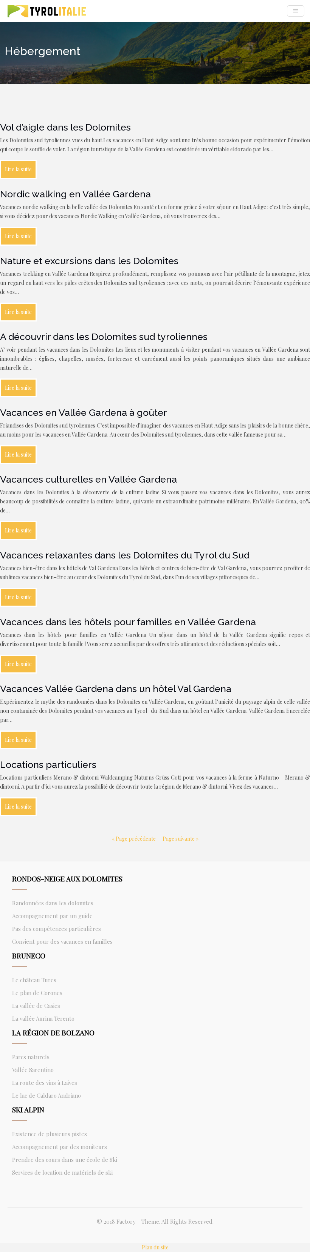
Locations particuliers (48, 764)
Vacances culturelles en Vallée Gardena (88, 479)
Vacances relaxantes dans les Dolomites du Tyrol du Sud (125, 555)
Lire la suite (18, 169)
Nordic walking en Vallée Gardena (75, 194)
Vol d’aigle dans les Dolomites (65, 127)
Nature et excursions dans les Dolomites (89, 260)
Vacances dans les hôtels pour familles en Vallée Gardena (128, 622)
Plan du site (155, 1247)
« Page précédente (134, 838)
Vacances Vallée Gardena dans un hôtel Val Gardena (115, 688)
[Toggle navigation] (295, 11)
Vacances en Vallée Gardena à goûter (83, 412)
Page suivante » (180, 838)
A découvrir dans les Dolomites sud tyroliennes (104, 336)
